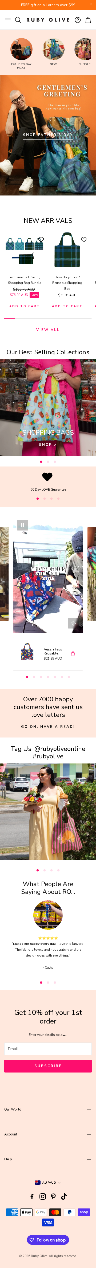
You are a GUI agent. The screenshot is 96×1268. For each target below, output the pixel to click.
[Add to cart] (72, 653)
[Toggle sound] (73, 623)
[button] (7, 20)
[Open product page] (24, 249)
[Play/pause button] (22, 525)
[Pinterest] (53, 1196)
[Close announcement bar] (91, 4)
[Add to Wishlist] (41, 239)
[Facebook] (32, 1196)
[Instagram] (42, 1196)
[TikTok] (64, 1196)
